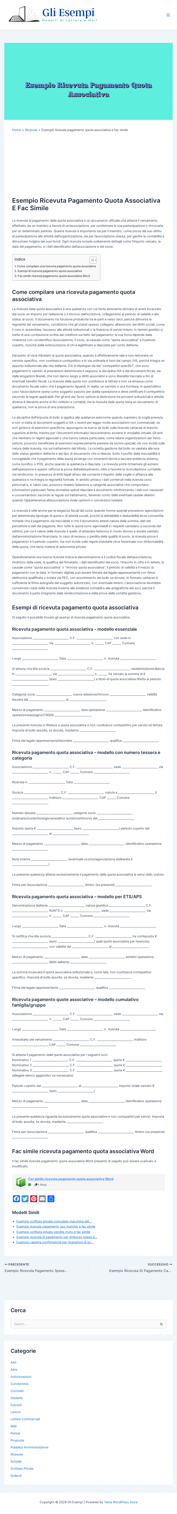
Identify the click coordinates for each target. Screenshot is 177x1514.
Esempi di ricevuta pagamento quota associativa (50, 271)
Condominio (20, 1384)
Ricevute (17, 1454)
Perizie (15, 1433)
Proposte (17, 1440)
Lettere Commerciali (25, 1419)
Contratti (17, 1391)
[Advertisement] (88, 164)
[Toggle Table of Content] (91, 260)
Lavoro (16, 1412)
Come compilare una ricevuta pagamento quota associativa (56, 266)
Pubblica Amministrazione (29, 1447)
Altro (14, 1370)
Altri (13, 1362)
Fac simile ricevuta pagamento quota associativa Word (54, 276)
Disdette (17, 1398)
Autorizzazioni (21, 1377)
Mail (13, 1426)
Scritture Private (22, 1469)
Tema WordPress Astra (120, 1502)
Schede (16, 1461)
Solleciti (16, 1476)
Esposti (16, 1405)
